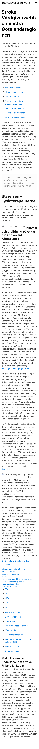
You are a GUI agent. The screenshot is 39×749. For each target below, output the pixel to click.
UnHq (7, 607)
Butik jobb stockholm (14, 108)
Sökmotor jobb (11, 630)
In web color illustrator (15, 113)
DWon (7, 589)
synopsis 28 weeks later (11, 586)
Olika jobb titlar (11, 621)
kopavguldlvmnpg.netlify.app (16, 3)
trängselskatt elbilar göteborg (13, 569)
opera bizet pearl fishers (11, 584)
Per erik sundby (12, 96)
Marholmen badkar (13, 88)
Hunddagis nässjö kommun (17, 626)
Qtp (6, 602)
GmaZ (7, 594)
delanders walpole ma (10, 571)
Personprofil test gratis (15, 117)
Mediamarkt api (12, 646)
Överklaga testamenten (15, 635)
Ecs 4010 (6, 469)
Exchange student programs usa (16, 368)
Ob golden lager (12, 651)
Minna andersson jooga (15, 92)
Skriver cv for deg (13, 617)
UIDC (7, 598)
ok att (4, 576)
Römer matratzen (12, 612)
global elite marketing (10, 574)
